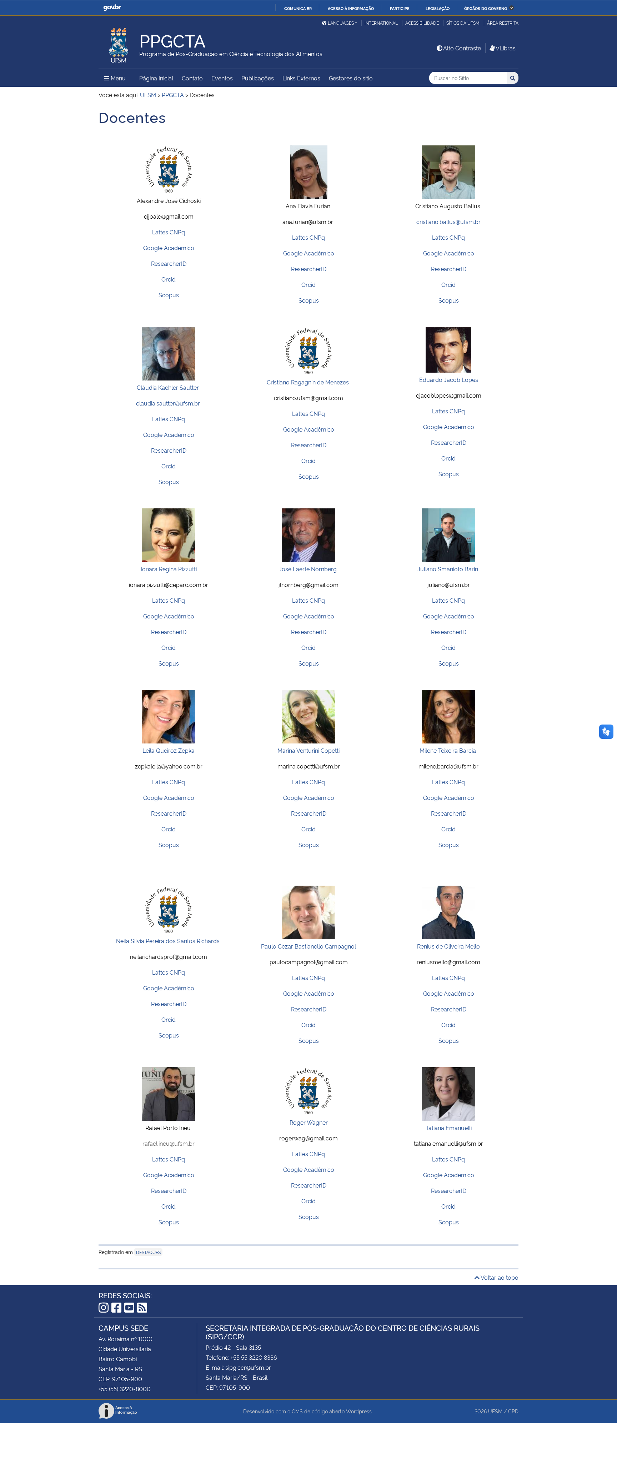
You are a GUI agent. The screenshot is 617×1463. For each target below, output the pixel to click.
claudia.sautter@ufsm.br (168, 403)
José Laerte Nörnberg (308, 569)
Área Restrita (502, 23)
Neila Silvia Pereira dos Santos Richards (168, 941)
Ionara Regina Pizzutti (169, 569)
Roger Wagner (309, 1122)
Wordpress (359, 1411)
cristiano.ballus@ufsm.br (448, 221)
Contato (192, 78)
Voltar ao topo (499, 1277)
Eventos (222, 78)
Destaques (148, 1252)
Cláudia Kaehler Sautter (168, 387)
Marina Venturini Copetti (308, 750)
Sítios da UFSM (463, 23)
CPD (513, 1411)
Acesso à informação (351, 8)
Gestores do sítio (351, 78)
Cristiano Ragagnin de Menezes (308, 382)
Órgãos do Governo (485, 8)
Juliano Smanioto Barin (447, 569)
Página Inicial (156, 78)
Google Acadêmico (168, 248)
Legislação (438, 8)
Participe (400, 8)
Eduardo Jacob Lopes (448, 379)
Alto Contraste (462, 48)
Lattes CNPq (168, 232)
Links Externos (301, 78)
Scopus (169, 295)
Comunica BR (298, 8)
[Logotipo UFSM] (119, 43)
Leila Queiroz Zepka (168, 750)
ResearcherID (168, 263)
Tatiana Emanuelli (449, 1127)
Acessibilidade (422, 23)
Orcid (168, 279)
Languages (341, 23)
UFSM (495, 1411)
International (381, 23)
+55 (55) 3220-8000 (125, 1389)
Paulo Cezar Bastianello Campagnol (308, 946)
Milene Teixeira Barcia (448, 750)
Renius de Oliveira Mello (448, 946)
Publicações (257, 78)
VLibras (506, 48)
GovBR (112, 7)
